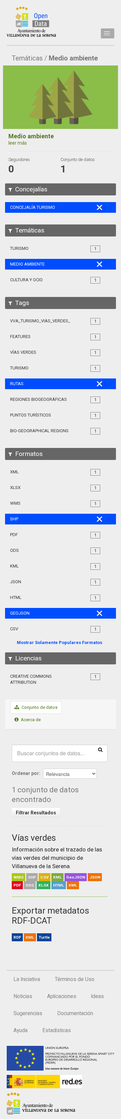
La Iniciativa (26, 979)
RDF (17, 937)
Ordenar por (25, 773)
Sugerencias (27, 1013)
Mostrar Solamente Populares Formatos (59, 642)
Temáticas (27, 58)
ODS (30, 885)
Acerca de (30, 719)
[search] (100, 749)
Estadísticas (56, 1030)
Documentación (75, 1013)
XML (73, 885)
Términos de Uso (74, 979)
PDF (17, 885)
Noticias (22, 996)
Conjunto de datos (39, 707)
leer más (17, 143)
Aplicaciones (61, 996)
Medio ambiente (73, 58)
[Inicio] (31, 22)
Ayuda (20, 1030)
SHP (32, 877)
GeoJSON (75, 877)
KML (57, 877)
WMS (18, 877)
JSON (94, 877)
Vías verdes (34, 838)
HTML (58, 885)
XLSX (43, 885)
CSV (44, 877)
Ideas (97, 996)
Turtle (44, 937)
